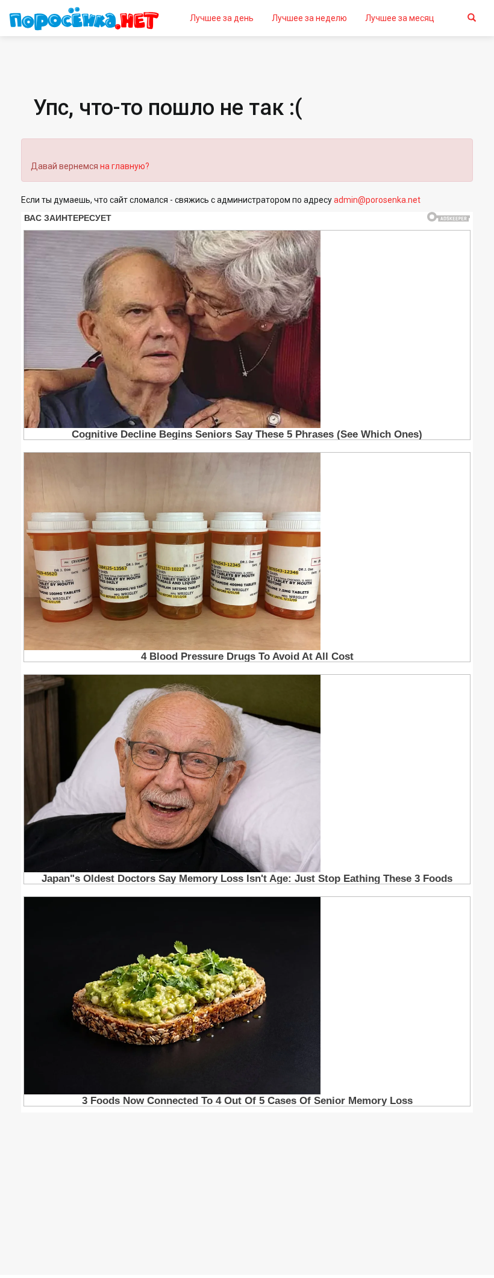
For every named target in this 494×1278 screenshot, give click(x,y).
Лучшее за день (222, 18)
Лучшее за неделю (309, 18)
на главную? (124, 166)
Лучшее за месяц (399, 18)
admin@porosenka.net (377, 200)
